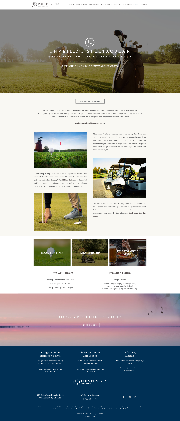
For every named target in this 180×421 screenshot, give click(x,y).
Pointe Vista (81, 4)
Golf (137, 4)
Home (71, 4)
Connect (144, 4)
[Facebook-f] (123, 397)
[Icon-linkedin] (135, 397)
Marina (129, 4)
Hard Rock (105, 4)
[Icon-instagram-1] (129, 397)
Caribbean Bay (118, 4)
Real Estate (94, 4)
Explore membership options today (89, 123)
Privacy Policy (90, 416)
